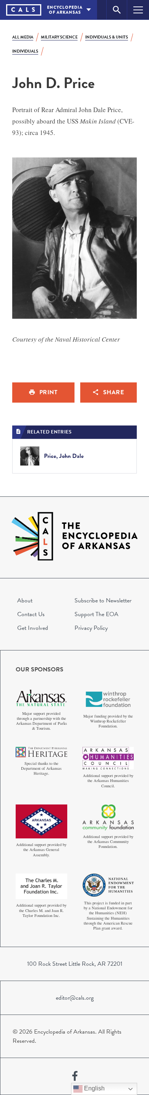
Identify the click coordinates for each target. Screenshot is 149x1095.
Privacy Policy (91, 628)
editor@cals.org (75, 997)
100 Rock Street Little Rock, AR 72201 (74, 963)
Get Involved (32, 628)
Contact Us (31, 614)
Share (113, 392)
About (24, 600)
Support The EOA (96, 614)
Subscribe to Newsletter (102, 600)
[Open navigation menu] (138, 9)
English (94, 1088)
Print (48, 392)
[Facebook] (75, 1076)
